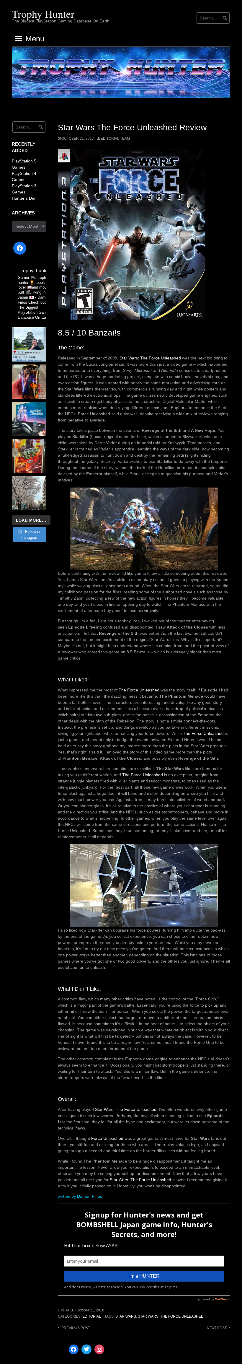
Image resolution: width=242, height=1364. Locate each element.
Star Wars (125, 1316)
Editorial (91, 1316)
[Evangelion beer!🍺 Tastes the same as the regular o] (29, 381)
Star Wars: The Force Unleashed (150, 358)
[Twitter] (86, 1349)
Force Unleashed (107, 1138)
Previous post (75, 1328)
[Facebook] (20, 248)
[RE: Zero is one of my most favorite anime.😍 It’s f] (29, 419)
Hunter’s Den (24, 198)
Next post (217, 1328)
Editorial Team (115, 138)
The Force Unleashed (139, 690)
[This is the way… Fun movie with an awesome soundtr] (29, 456)
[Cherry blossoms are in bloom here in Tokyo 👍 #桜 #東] (29, 493)
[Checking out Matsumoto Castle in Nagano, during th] (29, 344)
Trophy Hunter (43, 13)
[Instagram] (99, 1349)
